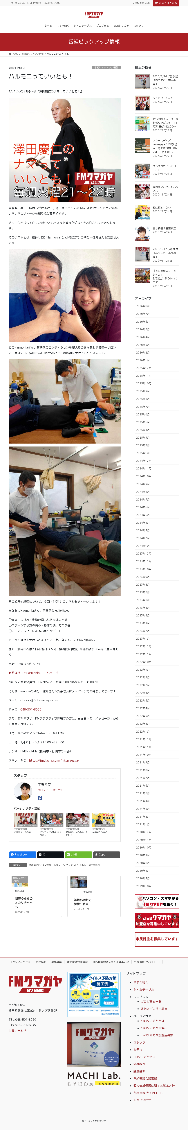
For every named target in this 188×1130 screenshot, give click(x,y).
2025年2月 (143, 445)
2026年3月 (143, 345)
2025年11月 (143, 375)
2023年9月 (143, 577)
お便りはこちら (168, 3)
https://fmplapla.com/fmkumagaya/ (54, 760)
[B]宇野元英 (94, 864)
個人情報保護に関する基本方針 (111, 962)
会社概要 (41, 962)
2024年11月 (143, 468)
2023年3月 (143, 623)
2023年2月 (143, 631)
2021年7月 (143, 778)
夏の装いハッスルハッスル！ (77, 833)
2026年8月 (143, 306)
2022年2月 (143, 723)
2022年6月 (143, 693)
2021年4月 (143, 801)
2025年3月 (143, 437)
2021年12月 (143, 739)
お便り (137, 1050)
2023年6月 (143, 600)
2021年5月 (143, 793)
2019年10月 (143, 886)
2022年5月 (143, 700)
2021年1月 (143, 824)
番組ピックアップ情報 (106, 67)
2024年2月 (143, 538)
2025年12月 (143, 368)
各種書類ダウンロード (147, 962)
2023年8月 (143, 584)
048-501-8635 (30, 709)
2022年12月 (143, 646)
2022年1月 (143, 731)
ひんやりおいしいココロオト (51, 833)
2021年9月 (143, 762)
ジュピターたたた (22, 831)
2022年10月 (143, 662)
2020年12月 (143, 832)
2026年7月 (143, 313)
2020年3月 (143, 878)
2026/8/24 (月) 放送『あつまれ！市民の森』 (165, 80)
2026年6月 (143, 321)
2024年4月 (143, 522)
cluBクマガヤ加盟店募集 (157, 1035)
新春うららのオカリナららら (24, 902)
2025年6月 (143, 414)
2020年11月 (143, 840)
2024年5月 (143, 515)
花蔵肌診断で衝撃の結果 (82, 902)
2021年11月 (143, 747)
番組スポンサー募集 (154, 1009)
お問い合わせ (17, 1031)
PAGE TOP (180, 1092)
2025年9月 (143, 391)
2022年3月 (143, 716)
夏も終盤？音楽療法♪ (165, 228)
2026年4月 (143, 337)
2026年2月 (143, 352)
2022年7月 (143, 685)
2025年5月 (143, 422)
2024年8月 (143, 492)
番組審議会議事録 (77, 962)
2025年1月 (143, 453)
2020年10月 (143, 847)
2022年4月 (143, 708)
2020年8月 (143, 863)
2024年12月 (143, 460)
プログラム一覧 (151, 1002)
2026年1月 (143, 360)
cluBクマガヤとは (152, 1021)
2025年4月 (143, 430)
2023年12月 (143, 553)
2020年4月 (143, 870)
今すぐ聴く (140, 982)
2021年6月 (143, 785)
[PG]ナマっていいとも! (73, 864)
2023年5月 (143, 607)
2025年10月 (143, 383)
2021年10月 (143, 754)
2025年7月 (143, 406)
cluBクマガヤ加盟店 (154, 1028)
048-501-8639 (142, 2)
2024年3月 (143, 530)
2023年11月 (143, 561)
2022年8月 (143, 677)
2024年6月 (143, 507)
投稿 (56, 864)
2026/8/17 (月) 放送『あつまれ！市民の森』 (165, 253)
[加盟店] (78, 882)
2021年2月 (143, 816)
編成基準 (56, 962)
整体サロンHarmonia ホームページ (35, 673)
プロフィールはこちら (50, 790)
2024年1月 (143, 546)
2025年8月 (143, 399)
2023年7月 (143, 592)
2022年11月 (143, 654)
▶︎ (10, 673)
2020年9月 (143, 855)
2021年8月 (143, 770)
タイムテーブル (143, 990)
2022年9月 (143, 669)
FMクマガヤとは (20, 962)
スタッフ (139, 1043)
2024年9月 (143, 484)
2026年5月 (143, 329)
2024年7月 (143, 499)
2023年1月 (143, 638)
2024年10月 (143, 476)
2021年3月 (143, 808)
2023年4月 (143, 615)
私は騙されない (99, 831)
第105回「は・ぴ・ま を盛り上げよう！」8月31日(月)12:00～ (167, 122)
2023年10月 (143, 569)
